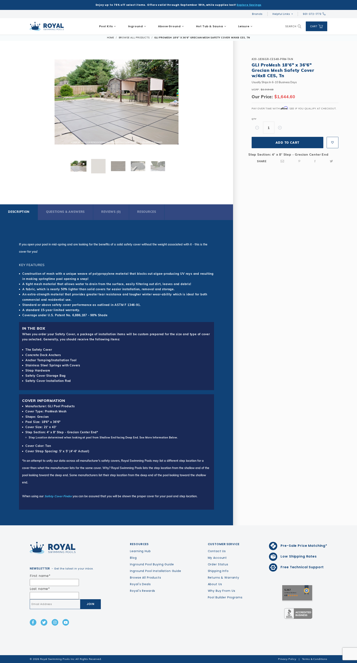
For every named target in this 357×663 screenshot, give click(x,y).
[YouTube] (65, 622)
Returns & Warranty (223, 577)
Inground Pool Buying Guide (152, 564)
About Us (215, 584)
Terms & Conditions (314, 659)
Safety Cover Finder (58, 496)
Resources (146, 212)
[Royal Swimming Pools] (64, 548)
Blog (133, 558)
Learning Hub (140, 551)
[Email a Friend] (282, 161)
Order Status (218, 564)
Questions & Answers (65, 212)
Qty (254, 119)
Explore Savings (249, 5)
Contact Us (217, 551)
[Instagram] (55, 622)
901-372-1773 (312, 14)
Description (19, 212)
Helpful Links (281, 14)
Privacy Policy (287, 659)
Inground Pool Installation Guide (155, 571)
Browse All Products (145, 577)
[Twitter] (331, 161)
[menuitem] (107, 26)
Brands (257, 14)
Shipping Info (218, 571)
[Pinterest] (299, 161)
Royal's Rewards (142, 591)
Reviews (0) (111, 212)
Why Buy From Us (221, 591)
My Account (217, 558)
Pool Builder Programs (225, 597)
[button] (15, 103)
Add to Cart (287, 142)
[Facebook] (315, 161)
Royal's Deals (140, 584)
